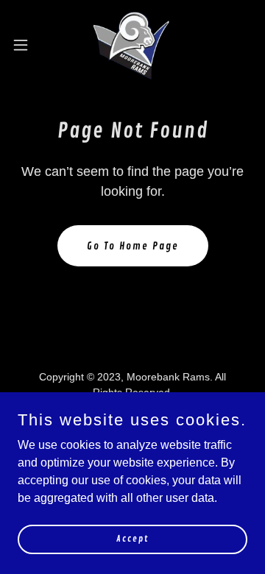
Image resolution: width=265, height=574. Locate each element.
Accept (132, 539)
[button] (25, 45)
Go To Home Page (133, 246)
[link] (132, 44)
